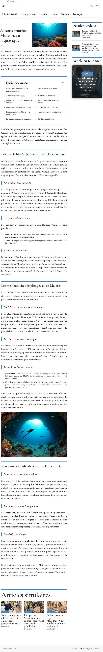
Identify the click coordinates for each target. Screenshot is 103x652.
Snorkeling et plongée (46, 119)
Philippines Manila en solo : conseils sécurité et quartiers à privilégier (34, 621)
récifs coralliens (29, 62)
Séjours (28, 612)
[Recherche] (91, 6)
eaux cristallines (58, 55)
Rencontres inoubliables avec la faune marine (18, 113)
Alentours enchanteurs (46, 96)
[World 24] (11, 5)
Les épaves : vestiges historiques (18, 107)
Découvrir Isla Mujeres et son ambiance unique (17, 90)
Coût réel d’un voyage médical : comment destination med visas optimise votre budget (90, 47)
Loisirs (5, 612)
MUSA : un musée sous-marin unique (49, 101)
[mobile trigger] (5, 5)
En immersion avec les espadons (18, 119)
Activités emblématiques (15, 96)
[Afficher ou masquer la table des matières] (48, 82)
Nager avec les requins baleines (50, 112)
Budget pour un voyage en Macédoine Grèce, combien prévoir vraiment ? (56, 621)
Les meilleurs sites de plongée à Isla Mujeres (19, 101)
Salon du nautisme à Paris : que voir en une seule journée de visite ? (11, 619)
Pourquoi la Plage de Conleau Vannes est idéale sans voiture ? (91, 33)
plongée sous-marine (33, 55)
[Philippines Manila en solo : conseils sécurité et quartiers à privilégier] (34, 607)
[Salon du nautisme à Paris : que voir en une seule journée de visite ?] (11, 607)
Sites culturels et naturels (47, 89)
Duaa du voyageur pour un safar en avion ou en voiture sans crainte (87, 82)
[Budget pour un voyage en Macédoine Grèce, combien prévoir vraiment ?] (57, 607)
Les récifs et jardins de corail (48, 107)
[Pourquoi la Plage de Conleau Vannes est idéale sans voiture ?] (76, 34)
